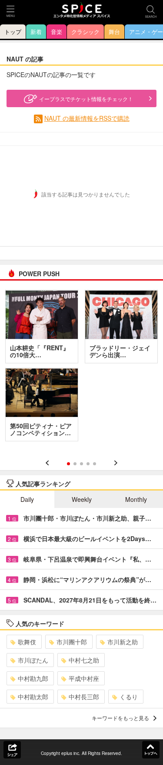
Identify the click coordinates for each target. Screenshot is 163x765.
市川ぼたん (33, 660)
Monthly (136, 499)
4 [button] (88, 463)
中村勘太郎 (33, 696)
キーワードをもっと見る (120, 717)
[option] (81, 368)
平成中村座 (84, 678)
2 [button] (75, 463)
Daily (27, 499)
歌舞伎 (27, 641)
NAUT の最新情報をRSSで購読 (87, 118)
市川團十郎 (72, 641)
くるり (129, 696)
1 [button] (68, 463)
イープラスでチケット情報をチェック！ (86, 98)
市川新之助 (122, 641)
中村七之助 (84, 660)
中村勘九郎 (33, 678)
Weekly (82, 499)
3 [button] (81, 463)
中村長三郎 (84, 696)
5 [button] (94, 463)
